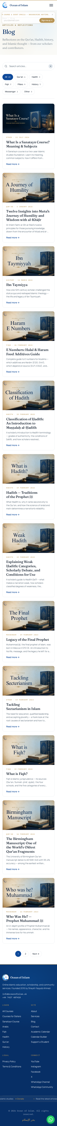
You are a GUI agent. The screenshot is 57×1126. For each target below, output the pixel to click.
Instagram (36, 1066)
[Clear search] (50, 66)
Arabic (5, 1026)
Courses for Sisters (11, 1016)
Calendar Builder (39, 1036)
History (36, 84)
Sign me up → (46, 20)
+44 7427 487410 (11, 997)
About (34, 1011)
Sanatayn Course (10, 1021)
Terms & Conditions (11, 1066)
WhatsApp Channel (40, 1081)
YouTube (35, 1061)
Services (35, 1016)
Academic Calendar (40, 1031)
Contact (35, 1026)
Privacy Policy (9, 1061)
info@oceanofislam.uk (14, 994)
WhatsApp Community (42, 1086)
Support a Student (40, 1041)
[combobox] (28, 66)
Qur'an (21, 76)
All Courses (7, 1011)
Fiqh (8, 84)
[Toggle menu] (51, 5)
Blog (33, 1021)
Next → (36, 953)
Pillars (21, 84)
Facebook (35, 1071)
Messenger (11, 91)
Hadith (36, 76)
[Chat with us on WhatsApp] (51, 1120)
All (7, 76)
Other (28, 91)
